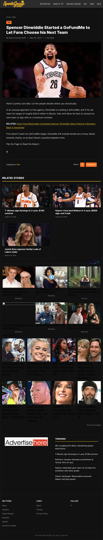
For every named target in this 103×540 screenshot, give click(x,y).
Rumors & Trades (9, 526)
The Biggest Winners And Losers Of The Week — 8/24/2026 (13, 412)
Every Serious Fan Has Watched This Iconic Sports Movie (13, 369)
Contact (39, 510)
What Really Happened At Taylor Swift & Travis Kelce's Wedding (86, 371)
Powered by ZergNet (94, 425)
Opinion (5, 522)
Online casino (73, 4)
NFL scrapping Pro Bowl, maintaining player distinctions (74, 447)
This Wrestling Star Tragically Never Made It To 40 (88, 412)
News (4, 506)
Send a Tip (58, 4)
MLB (99, 4)
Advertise (45, 4)
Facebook (91, 165)
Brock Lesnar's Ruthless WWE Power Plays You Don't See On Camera (37, 414)
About (38, 506)
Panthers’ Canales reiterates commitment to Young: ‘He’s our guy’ (74, 460)
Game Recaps (7, 514)
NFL (85, 4)
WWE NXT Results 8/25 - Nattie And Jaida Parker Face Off (64, 369)
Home (8, 17)
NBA (92, 4)
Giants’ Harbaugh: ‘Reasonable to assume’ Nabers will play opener (73, 477)
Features (5, 518)
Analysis (5, 510)
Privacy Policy (42, 514)
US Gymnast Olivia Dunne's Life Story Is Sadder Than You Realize (38, 369)
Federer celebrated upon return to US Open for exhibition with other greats (75, 469)
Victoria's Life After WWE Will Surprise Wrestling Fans (64, 412)
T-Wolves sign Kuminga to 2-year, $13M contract (76, 454)
